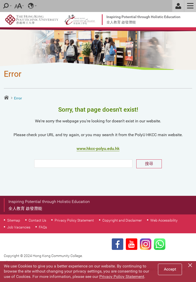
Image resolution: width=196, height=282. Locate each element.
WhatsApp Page (159, 244)
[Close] (191, 264)
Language (31, 6)
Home (6, 97)
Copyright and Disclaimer (122, 220)
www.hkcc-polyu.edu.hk (98, 148)
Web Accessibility (164, 220)
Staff (178, 6)
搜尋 (149, 163)
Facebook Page (117, 244)
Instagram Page (145, 244)
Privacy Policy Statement (74, 220)
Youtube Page (131, 244)
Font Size (18, 6)
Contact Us (37, 220)
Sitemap (13, 220)
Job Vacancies (18, 227)
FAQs (43, 227)
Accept (170, 269)
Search (6, 6)
